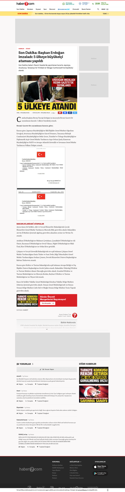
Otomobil (76, 9)
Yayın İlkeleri (56, 470)
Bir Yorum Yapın (48, 369)
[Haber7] (25, 4)
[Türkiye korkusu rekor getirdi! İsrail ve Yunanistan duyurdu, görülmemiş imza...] (93, 375)
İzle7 (76, 488)
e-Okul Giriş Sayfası (76, 465)
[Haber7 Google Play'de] (100, 473)
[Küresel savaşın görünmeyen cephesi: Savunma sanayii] (93, 393)
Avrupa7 (52, 488)
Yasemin (93, 488)
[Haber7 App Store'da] (100, 466)
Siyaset (38, 9)
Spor (45, 9)
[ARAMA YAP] (98, 9)
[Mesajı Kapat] (107, 490)
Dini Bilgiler (73, 470)
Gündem (30, 9)
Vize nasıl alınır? (75, 475)
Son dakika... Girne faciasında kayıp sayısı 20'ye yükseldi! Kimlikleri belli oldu (62, 14)
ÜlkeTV (62, 488)
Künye (54, 473)
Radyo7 (41, 488)
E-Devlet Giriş (74, 473)
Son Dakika (20, 9)
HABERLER (21, 48)
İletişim (54, 478)
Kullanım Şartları (57, 465)
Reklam (54, 475)
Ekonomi (52, 9)
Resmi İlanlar (86, 9)
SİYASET (28, 48)
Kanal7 (29, 488)
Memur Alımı (74, 468)
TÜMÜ (105, 14)
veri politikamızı (82, 490)
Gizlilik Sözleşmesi (58, 468)
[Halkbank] (64, 9)
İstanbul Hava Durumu (77, 478)
